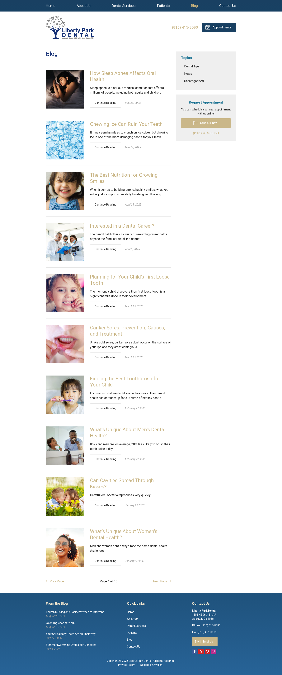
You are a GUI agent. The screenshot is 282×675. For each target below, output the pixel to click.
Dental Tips (192, 66)
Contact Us (227, 6)
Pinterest (207, 651)
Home (50, 6)
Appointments (221, 27)
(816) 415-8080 (185, 27)
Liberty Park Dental (140, 660)
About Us (84, 6)
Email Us (207, 641)
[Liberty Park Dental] (70, 27)
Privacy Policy (126, 664)
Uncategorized (194, 81)
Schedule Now (209, 122)
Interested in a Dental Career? (122, 226)
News (188, 73)
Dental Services (124, 6)
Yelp (201, 651)
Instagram (213, 651)
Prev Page (56, 581)
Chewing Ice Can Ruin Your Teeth (126, 124)
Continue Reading (105, 102)
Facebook (194, 651)
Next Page (160, 581)
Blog (194, 6)
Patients (163, 6)
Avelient (158, 664)
